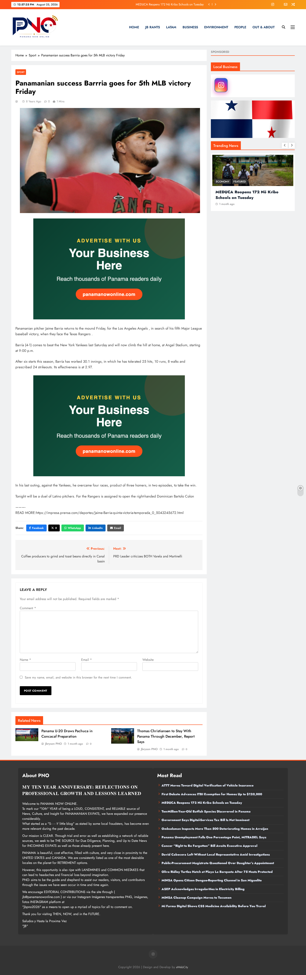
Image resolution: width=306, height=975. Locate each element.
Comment (28, 608)
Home (134, 27)
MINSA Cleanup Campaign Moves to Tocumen (196, 897)
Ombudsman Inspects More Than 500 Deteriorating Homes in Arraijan (215, 828)
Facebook (38, 528)
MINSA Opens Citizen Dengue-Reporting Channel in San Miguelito (212, 880)
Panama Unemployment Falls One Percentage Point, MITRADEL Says (214, 837)
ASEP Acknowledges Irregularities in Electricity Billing (203, 889)
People (240, 27)
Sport (21, 72)
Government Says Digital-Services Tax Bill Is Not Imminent (205, 820)
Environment (216, 27)
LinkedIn (97, 528)
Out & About (264, 27)
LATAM (171, 27)
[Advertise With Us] (109, 268)
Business (190, 27)
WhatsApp (74, 528)
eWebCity (182, 967)
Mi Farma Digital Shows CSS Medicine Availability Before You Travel (214, 906)
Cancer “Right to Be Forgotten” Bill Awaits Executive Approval (209, 846)
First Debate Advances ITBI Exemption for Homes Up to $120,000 (212, 794)
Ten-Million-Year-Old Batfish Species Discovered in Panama (206, 811)
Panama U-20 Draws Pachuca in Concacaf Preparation (67, 733)
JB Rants (152, 27)
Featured (239, 182)
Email (117, 528)
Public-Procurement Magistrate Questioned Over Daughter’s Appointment (218, 863)
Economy (222, 182)
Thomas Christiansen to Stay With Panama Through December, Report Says (166, 736)
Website (148, 659)
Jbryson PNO (53, 744)
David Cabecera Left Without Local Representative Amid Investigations (216, 854)
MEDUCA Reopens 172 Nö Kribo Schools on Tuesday (170, 4)
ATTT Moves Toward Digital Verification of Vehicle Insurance (208, 785)
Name (25, 659)
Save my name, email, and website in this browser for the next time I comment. (78, 677)
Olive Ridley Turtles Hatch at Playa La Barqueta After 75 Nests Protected (217, 872)
